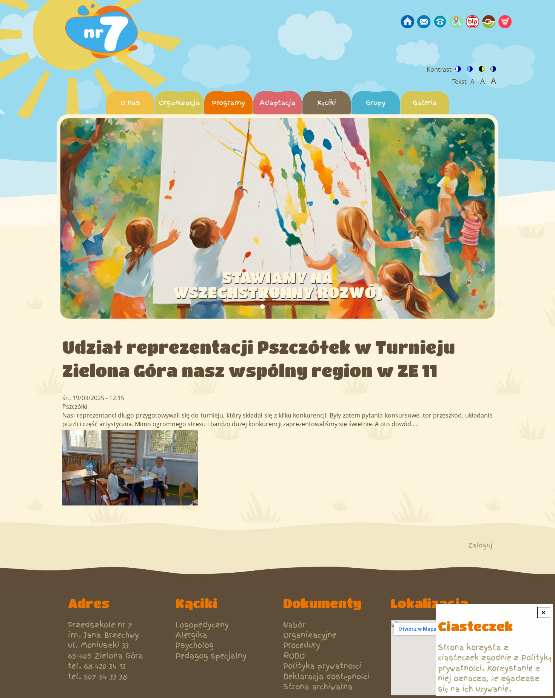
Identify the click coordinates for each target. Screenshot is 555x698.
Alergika (191, 635)
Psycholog (195, 645)
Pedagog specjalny (211, 656)
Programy (228, 102)
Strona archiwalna (318, 687)
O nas (130, 102)
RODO (294, 656)
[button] (93, 218)
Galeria (425, 102)
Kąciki (326, 102)
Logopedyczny (202, 625)
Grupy (375, 102)
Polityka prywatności (322, 666)
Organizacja (179, 102)
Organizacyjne (309, 635)
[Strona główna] (103, 32)
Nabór (294, 625)
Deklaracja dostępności (326, 677)
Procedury (301, 645)
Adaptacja (278, 102)
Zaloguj (480, 545)
